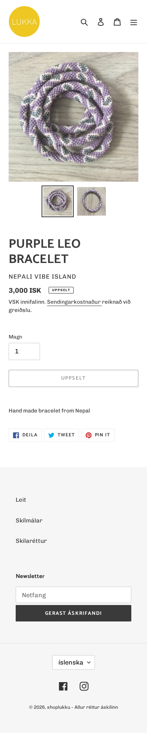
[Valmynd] (133, 21)
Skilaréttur (31, 540)
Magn (15, 337)
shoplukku (58, 707)
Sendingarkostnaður (74, 302)
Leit (21, 499)
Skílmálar (29, 520)
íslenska (70, 662)
